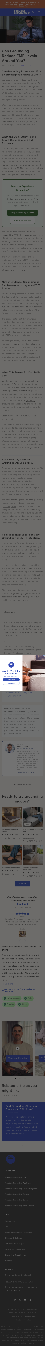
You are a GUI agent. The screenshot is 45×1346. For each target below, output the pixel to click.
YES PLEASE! (11, 679)
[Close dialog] (43, 655)
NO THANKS (11, 683)
